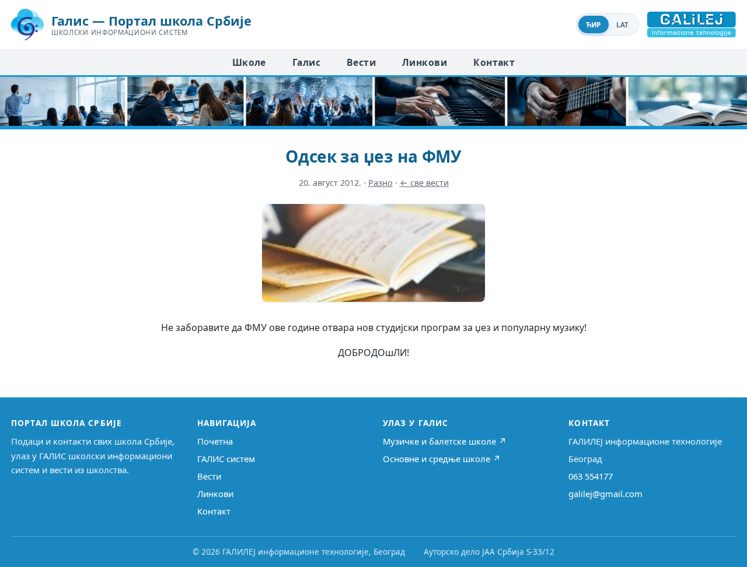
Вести (361, 62)
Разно (380, 182)
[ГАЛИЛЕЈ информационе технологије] (691, 24)
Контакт (494, 62)
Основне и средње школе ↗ (442, 458)
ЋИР (593, 24)
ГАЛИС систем (226, 458)
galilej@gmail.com (605, 493)
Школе (249, 62)
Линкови (424, 62)
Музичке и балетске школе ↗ (445, 441)
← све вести (424, 182)
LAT (622, 24)
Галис (306, 62)
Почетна (215, 441)
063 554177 (590, 476)
